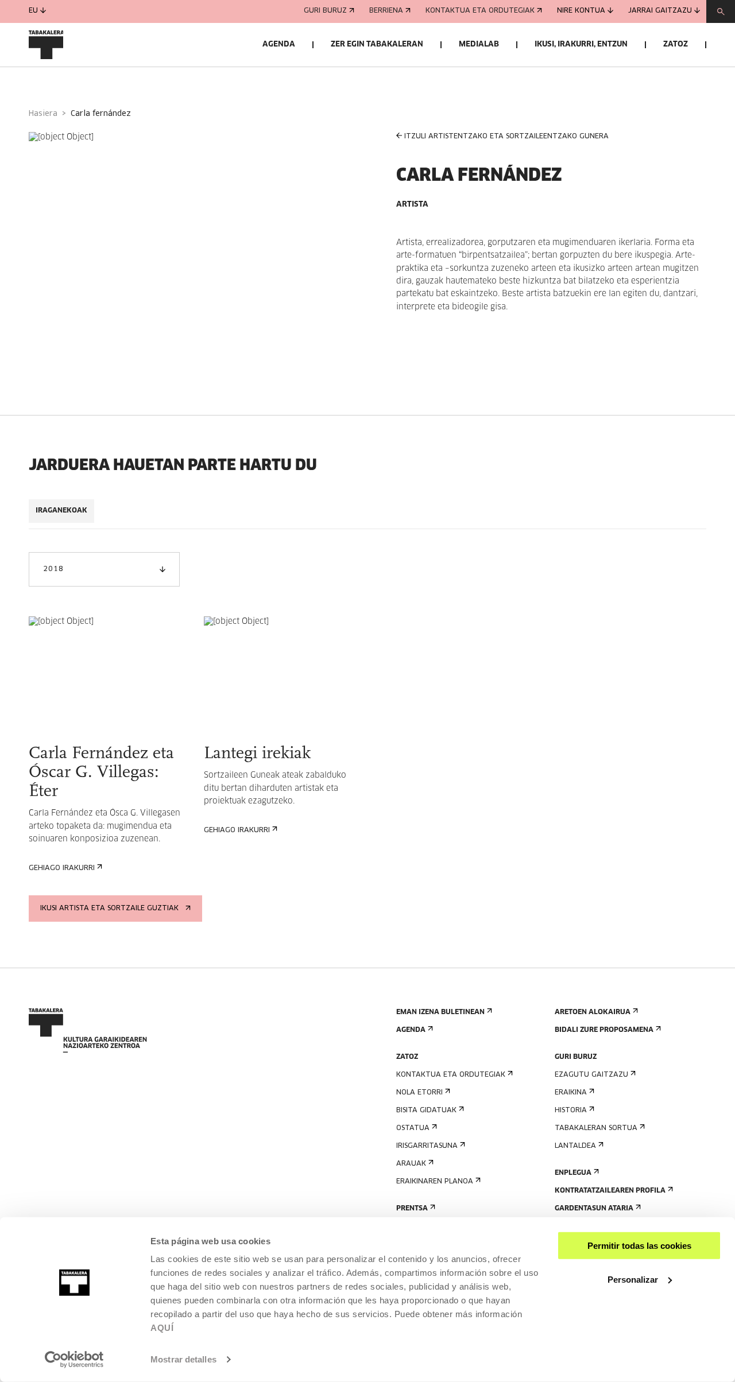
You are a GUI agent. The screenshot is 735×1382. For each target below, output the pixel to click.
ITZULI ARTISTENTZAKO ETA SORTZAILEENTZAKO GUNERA (506, 136)
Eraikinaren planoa (434, 1181)
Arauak (411, 1163)
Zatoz (675, 44)
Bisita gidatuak (426, 1110)
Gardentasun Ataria (594, 1208)
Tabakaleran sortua (596, 1128)
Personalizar (633, 1279)
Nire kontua (581, 11)
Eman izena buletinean (440, 1012)
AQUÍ (161, 1328)
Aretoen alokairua (592, 1012)
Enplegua (573, 1173)
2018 (53, 569)
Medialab (479, 44)
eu (33, 11)
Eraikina (571, 1092)
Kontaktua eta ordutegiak (480, 11)
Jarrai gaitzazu (660, 11)
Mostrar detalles (183, 1359)
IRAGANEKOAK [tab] (61, 510)
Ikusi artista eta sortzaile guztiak (109, 908)
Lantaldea (575, 1146)
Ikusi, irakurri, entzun (581, 44)
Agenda (278, 44)
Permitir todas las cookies (639, 1246)
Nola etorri (419, 1092)
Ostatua (413, 1128)
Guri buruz (325, 11)
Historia (571, 1110)
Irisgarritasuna (427, 1146)
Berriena (386, 11)
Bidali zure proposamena (604, 1030)
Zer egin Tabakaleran (377, 44)
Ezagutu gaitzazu (591, 1075)
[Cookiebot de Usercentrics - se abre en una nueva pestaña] (74, 1359)
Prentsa (412, 1208)
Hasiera (43, 114)
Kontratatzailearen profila (610, 1190)
